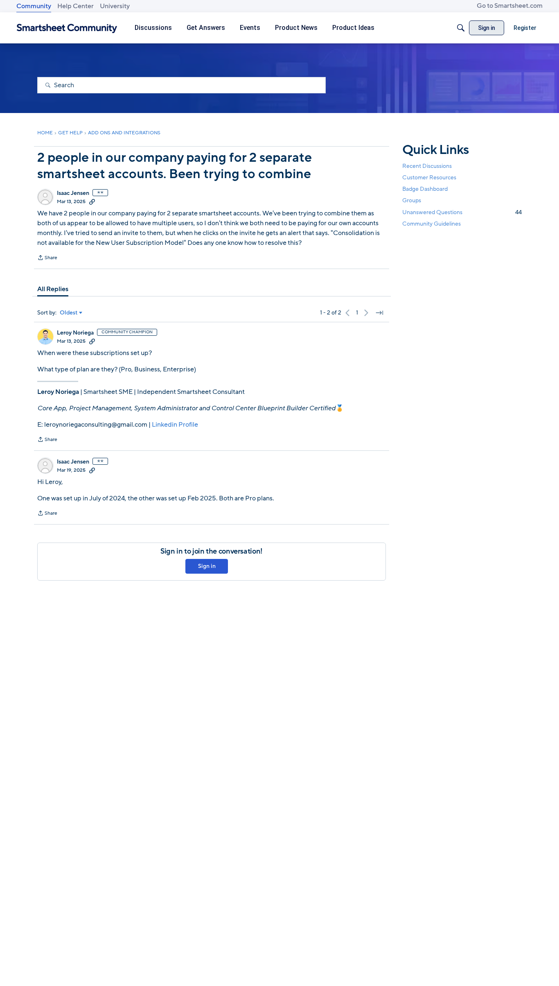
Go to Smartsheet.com (510, 5)
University (115, 6)
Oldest (69, 313)
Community (33, 6)
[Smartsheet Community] (66, 28)
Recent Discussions (427, 166)
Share (47, 258)
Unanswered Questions (462, 212)
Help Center (75, 6)
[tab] (52, 289)
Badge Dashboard (425, 189)
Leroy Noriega (75, 333)
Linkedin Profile (175, 424)
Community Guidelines (431, 224)
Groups (411, 201)
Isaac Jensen (73, 193)
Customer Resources (429, 177)
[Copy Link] (92, 201)
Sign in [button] (207, 566)
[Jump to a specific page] (379, 312)
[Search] (460, 27)
